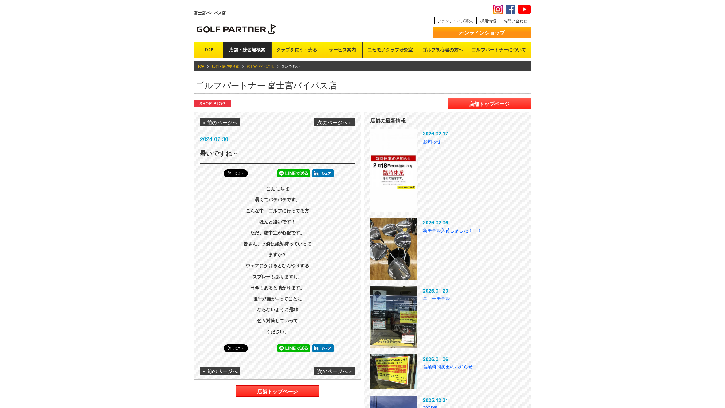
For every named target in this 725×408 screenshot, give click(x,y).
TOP (208, 49)
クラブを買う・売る (296, 49)
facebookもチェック (510, 9)
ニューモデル (436, 298)
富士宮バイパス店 (260, 66)
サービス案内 (342, 49)
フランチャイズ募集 (455, 21)
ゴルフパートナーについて (499, 49)
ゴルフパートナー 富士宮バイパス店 (266, 85)
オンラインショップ (482, 32)
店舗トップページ (277, 391)
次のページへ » (334, 122)
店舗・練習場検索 (247, 49)
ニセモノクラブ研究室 (390, 49)
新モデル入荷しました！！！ (452, 230)
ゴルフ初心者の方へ (442, 49)
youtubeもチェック (524, 9)
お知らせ (432, 141)
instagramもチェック (498, 9)
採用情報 (488, 21)
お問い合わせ (515, 21)
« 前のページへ (220, 122)
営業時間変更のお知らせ (448, 366)
